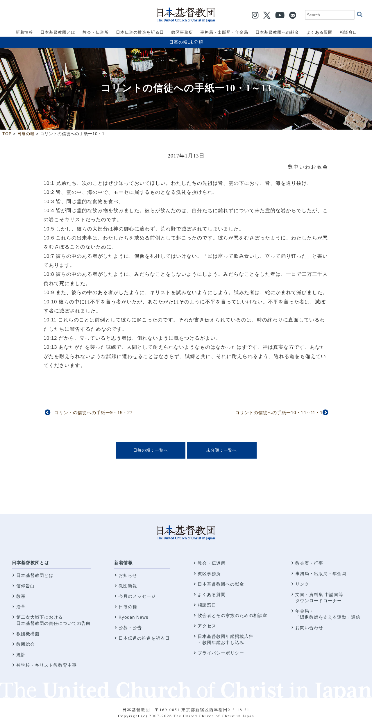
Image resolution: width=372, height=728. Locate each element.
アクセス (207, 625)
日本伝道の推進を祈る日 (144, 638)
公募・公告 (130, 627)
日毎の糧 (178, 42)
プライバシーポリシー (221, 652)
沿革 (21, 606)
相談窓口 (207, 604)
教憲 (21, 596)
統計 (21, 654)
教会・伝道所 (212, 563)
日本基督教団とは (30, 562)
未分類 (196, 42)
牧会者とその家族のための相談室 (232, 615)
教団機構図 (28, 633)
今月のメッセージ (137, 596)
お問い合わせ (309, 627)
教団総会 (25, 644)
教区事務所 (209, 573)
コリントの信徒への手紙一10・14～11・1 (279, 412)
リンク (302, 584)
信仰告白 (25, 585)
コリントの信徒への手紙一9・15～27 (93, 412)
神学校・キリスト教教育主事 (46, 665)
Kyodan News (134, 617)
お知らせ (128, 575)
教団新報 (128, 585)
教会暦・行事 (309, 563)
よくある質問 (212, 594)
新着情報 (123, 562)
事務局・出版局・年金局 (320, 573)
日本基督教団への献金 (221, 584)
